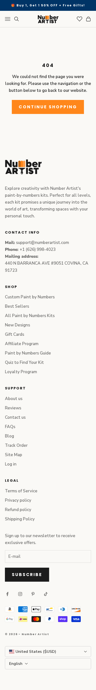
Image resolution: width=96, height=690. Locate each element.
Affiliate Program (21, 344)
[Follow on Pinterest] (33, 594)
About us (13, 398)
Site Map (13, 455)
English (15, 663)
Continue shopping (48, 107)
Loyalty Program (21, 372)
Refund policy (18, 510)
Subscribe (27, 575)
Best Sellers (17, 306)
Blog (9, 436)
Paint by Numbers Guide (28, 353)
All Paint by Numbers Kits (30, 316)
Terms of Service (21, 491)
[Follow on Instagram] (20, 594)
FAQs (10, 427)
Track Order (16, 445)
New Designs (17, 325)
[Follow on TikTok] (45, 594)
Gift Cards (14, 334)
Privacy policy (18, 500)
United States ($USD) (36, 651)
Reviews (13, 408)
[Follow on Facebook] (7, 594)
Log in (10, 464)
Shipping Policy (20, 519)
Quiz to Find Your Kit (24, 362)
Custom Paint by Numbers (30, 297)
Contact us (15, 417)
